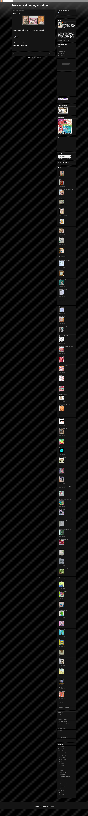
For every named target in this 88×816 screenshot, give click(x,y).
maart (62, 768)
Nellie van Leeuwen (63, 414)
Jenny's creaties (63, 610)
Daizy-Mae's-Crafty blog (64, 260)
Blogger (52, 806)
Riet (60, 179)
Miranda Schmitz (63, 394)
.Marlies (61, 581)
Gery (60, 558)
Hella (60, 490)
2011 (60, 750)
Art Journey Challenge (63, 719)
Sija (60, 577)
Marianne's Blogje (63, 326)
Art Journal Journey (62, 717)
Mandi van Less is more (64, 707)
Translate (68, 158)
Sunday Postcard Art (62, 732)
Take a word (60, 735)
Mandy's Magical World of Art (66, 189)
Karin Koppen (62, 691)
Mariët (60, 375)
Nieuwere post (16, 53)
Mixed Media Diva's (62, 55)
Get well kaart (63, 778)
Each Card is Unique (64, 568)
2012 (60, 748)
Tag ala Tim (62, 770)
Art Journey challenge (65, 776)
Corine (60, 306)
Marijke (65, 22)
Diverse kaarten (63, 779)
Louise (61, 476)
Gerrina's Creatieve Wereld (65, 170)
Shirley (61, 466)
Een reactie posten (18, 47)
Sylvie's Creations (63, 539)
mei (61, 765)
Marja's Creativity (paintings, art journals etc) (66, 519)
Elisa (60, 438)
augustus (63, 759)
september (63, 757)
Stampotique (60, 730)
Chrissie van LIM (63, 289)
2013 (60, 746)
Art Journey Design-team (65, 279)
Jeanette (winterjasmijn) (65, 486)
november (63, 753)
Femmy (61, 668)
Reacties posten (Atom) (36, 57)
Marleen (61, 218)
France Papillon (63, 704)
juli (61, 761)
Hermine (61, 299)
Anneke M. (61, 302)
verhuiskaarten (63, 772)
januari (62, 788)
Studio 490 (61, 418)
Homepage (34, 53)
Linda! (60, 677)
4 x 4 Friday (60, 714)
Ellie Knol (61, 237)
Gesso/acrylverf (63, 774)
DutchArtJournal (61, 51)
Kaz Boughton (62, 356)
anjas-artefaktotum (63, 365)
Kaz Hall (61, 270)
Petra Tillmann (62, 548)
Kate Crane (61, 208)
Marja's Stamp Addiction (65, 529)
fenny (60, 639)
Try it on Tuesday (61, 739)
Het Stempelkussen (62, 53)
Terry (60, 384)
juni (61, 763)
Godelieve (61, 247)
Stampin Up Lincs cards (65, 649)
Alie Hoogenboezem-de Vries (66, 346)
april (62, 767)
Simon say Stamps (62, 728)
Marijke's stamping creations (30, 5)
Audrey (61, 227)
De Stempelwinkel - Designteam (63, 336)
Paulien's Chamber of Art (65, 499)
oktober (62, 755)
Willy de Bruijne (63, 428)
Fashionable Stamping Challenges (65, 723)
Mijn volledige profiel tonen (64, 40)
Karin (60, 447)
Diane (60, 658)
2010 (60, 790)
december (63, 751)
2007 (60, 796)
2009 (60, 792)
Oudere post (50, 53)
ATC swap (62, 781)
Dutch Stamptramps (62, 49)
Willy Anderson (62, 457)
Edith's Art (61, 620)
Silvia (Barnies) (62, 509)
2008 (60, 794)
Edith (60, 701)
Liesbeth (61, 198)
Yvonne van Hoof (63, 256)
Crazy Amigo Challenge (63, 721)
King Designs (62, 600)
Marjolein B (62, 629)
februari (62, 786)
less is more (60, 726)
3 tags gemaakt (63, 783)
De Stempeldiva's (61, 46)
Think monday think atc (63, 737)
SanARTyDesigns (63, 591)
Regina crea (62, 316)
